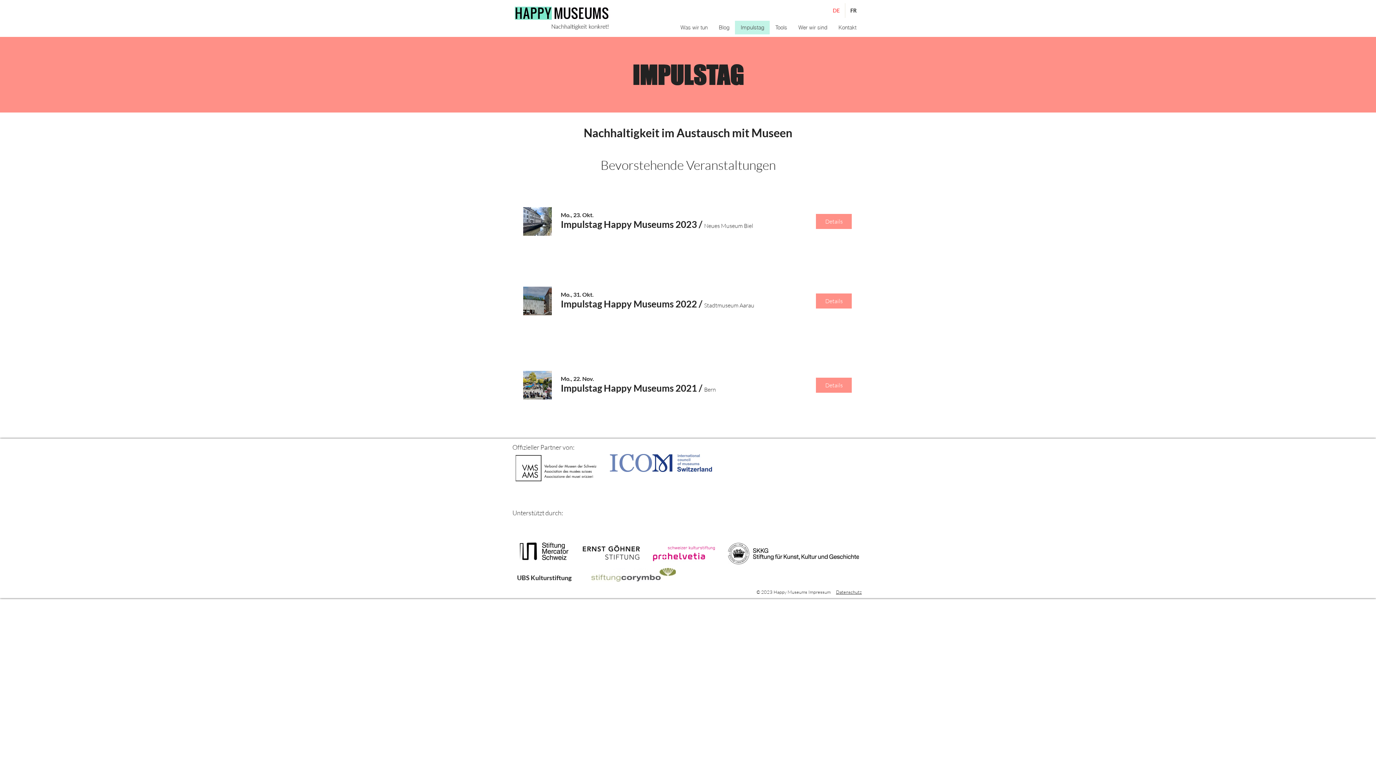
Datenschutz (849, 592)
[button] (781, 27)
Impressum (819, 592)
